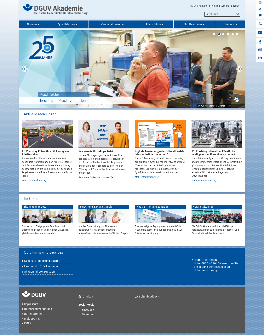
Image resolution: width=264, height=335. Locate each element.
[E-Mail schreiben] (260, 33)
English (235, 6)
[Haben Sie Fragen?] (260, 24)
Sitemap (213, 6)
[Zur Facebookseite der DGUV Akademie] (260, 42)
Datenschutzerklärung (38, 309)
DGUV (193, 6)
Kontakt (203, 6)
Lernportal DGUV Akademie (41, 266)
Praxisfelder (153, 24)
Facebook (88, 310)
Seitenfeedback (149, 296)
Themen (32, 24)
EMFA (27, 323)
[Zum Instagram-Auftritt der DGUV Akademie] (260, 50)
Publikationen (193, 24)
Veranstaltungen (111, 24)
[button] (236, 99)
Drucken (88, 296)
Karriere (225, 6)
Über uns (229, 24)
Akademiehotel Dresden (39, 271)
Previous (24, 69)
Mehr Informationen (32, 180)
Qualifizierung (66, 24)
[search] (222, 14)
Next (240, 69)
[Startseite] (55, 9)
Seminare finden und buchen (94, 177)
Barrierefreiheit (33, 314)
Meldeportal (32, 318)
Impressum (31, 304)
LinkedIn (87, 314)
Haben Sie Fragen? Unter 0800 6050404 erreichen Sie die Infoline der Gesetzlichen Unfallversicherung (216, 265)
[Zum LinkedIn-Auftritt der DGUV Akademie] (260, 58)
